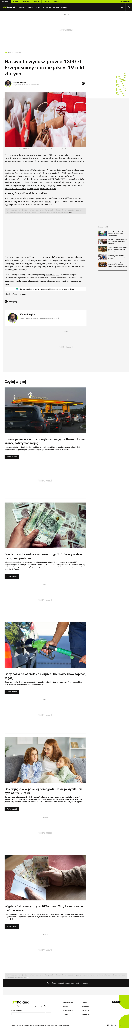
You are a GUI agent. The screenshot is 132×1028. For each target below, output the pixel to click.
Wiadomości (22, 7)
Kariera (65, 1006)
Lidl (57, 274)
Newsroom (85, 1006)
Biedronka (50, 274)
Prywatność (85, 1014)
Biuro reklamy (68, 1003)
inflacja (19, 179)
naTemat (15, 1)
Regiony (30, 7)
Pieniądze (56, 7)
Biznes (38, 7)
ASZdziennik (26, 1)
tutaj (70, 212)
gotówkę (70, 257)
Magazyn (64, 7)
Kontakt (66, 1014)
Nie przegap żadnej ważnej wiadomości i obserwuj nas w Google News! (47, 289)
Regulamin (85, 1010)
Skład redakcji (68, 1010)
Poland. (5, 1)
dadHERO (46, 1)
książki (48, 201)
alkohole (78, 260)
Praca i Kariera (46, 7)
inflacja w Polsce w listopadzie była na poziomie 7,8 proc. (30, 188)
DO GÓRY (115, 1002)
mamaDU (36, 1)
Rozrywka (56, 1)
